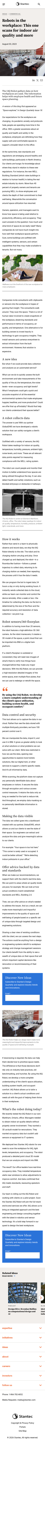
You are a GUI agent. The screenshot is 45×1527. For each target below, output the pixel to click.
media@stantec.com (26, 1400)
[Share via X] (37, 80)
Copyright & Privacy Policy (22, 1423)
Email (7, 994)
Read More (7, 1276)
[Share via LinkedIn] (33, 80)
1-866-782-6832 (16, 1394)
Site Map (22, 1431)
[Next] (41, 1298)
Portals (22, 1427)
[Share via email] (41, 80)
